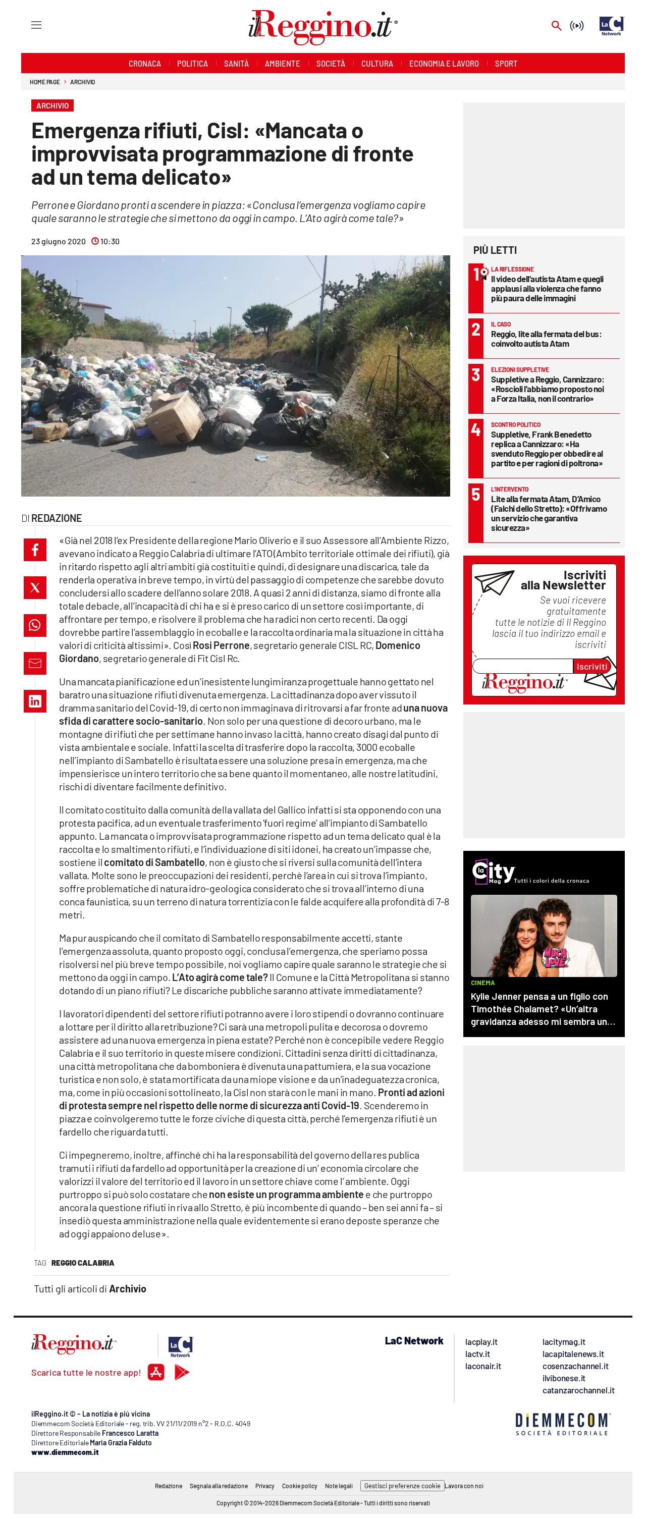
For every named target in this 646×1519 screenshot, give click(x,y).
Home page (45, 81)
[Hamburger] (27, 24)
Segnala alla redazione (219, 1485)
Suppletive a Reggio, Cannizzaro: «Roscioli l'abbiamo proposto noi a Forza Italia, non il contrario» (547, 388)
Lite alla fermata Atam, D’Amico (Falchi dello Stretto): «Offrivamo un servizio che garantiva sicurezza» (549, 513)
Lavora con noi (464, 1485)
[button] (35, 550)
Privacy (265, 1485)
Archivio (82, 81)
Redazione (168, 1485)
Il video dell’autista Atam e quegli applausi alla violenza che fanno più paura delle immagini (547, 288)
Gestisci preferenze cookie (402, 1486)
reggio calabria (83, 1262)
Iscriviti (592, 666)
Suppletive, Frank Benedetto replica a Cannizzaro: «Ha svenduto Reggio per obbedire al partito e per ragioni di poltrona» (547, 448)
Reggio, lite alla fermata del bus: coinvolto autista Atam (546, 338)
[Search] (557, 26)
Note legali (339, 1485)
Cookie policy (299, 1485)
